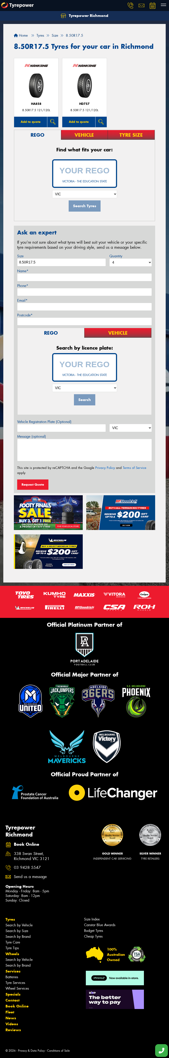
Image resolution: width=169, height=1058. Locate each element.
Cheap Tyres (93, 936)
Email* (22, 300)
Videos (12, 1024)
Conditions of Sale (58, 1051)
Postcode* (25, 315)
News (11, 1018)
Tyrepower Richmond (88, 15)
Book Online (17, 1006)
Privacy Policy (105, 468)
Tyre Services (15, 982)
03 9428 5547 (27, 867)
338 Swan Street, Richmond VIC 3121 (32, 856)
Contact (13, 1000)
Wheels (12, 953)
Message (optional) (31, 436)
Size (20, 256)
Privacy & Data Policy (31, 1051)
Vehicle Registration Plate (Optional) (44, 421)
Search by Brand (18, 936)
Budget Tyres (93, 930)
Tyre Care (13, 942)
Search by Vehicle (19, 925)
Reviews (13, 1029)
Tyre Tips (12, 948)
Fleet (10, 1012)
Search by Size (17, 931)
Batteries (12, 977)
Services (13, 971)
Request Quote (33, 484)
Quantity (115, 256)
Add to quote (30, 122)
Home (23, 35)
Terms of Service (134, 468)
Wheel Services (17, 988)
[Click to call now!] (130, 5)
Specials (13, 994)
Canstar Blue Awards (99, 925)
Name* (22, 271)
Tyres (10, 919)
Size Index (92, 919)
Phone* (22, 285)
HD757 (84, 104)
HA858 (36, 104)
